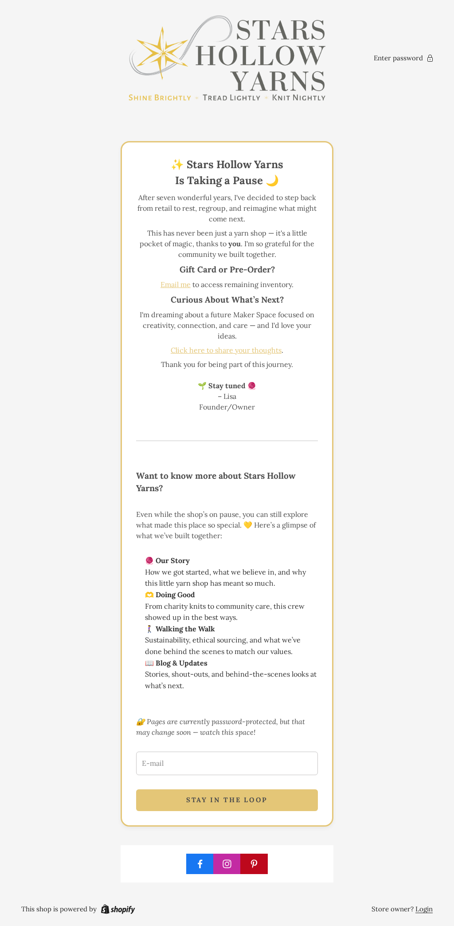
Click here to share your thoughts (226, 350)
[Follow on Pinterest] (254, 864)
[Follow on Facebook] (200, 864)
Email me (175, 284)
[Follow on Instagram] (227, 864)
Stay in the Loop (227, 800)
